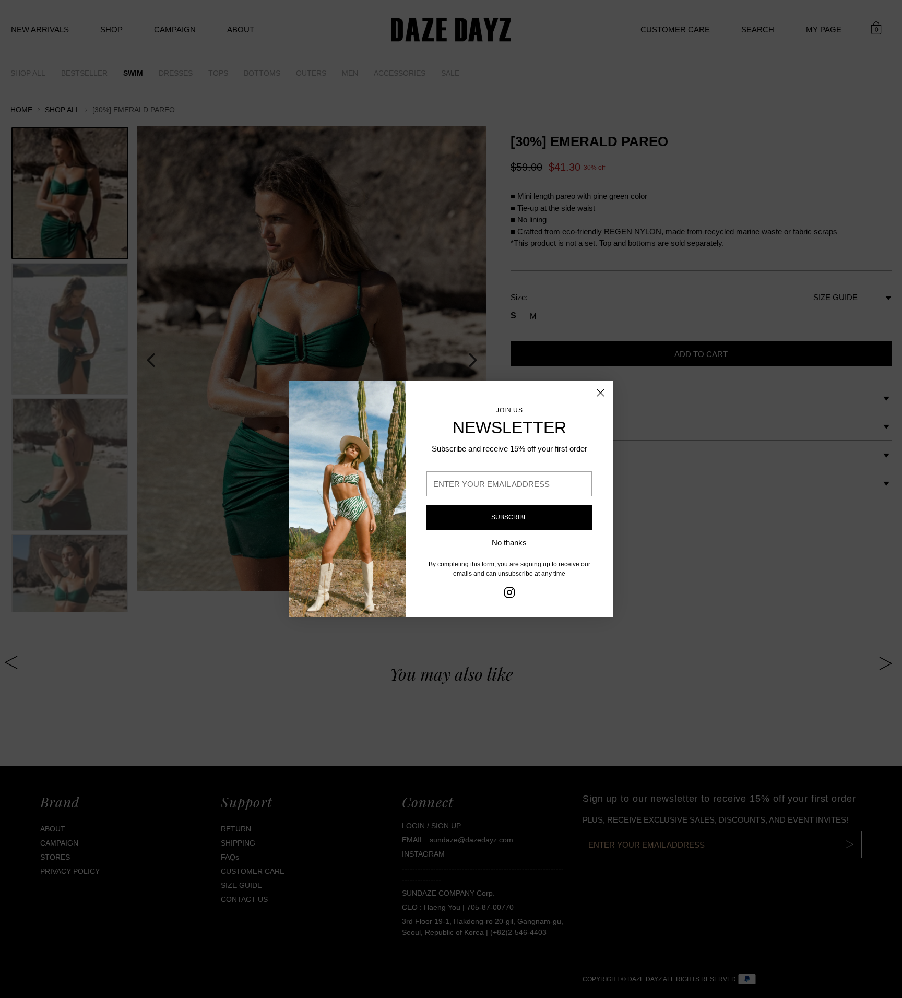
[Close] (600, 393)
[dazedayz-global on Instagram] (509, 594)
